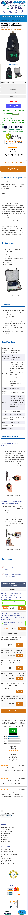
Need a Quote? (13, 106)
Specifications (13, 93)
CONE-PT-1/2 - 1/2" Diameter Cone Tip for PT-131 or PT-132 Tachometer (13, 674)
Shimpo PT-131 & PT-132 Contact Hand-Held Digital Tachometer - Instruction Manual (13, 574)
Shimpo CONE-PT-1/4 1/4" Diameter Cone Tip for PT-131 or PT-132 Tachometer (13, 663)
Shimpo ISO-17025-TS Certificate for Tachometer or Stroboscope (12, 651)
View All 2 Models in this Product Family (13, 163)
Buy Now (13, 169)
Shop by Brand (5, 841)
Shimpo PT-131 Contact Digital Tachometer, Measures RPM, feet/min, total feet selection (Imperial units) (11, 596)
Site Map (4, 839)
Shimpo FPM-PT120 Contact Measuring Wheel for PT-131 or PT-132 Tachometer (12, 699)
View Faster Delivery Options (13, 131)
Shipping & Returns (7, 829)
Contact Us (4, 837)
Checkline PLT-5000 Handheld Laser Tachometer (11, 445)
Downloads (13, 96)
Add (22, 608)
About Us (4, 835)
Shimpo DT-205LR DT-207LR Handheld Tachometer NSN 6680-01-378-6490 (11, 502)
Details (5, 608)
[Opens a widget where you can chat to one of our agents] (22, 912)
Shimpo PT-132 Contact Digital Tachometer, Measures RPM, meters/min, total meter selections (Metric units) (13, 616)
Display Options (10, 813)
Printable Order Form (7, 827)
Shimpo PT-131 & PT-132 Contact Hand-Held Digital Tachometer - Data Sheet (14, 567)
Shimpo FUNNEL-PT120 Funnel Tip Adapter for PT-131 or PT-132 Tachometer (13, 686)
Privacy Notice (5, 833)
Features (13, 89)
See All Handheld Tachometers (10, 20)
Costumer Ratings (6, 831)
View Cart (14, 711)
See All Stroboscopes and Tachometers (12, 16)
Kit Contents (13, 86)
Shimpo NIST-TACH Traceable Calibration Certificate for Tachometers (11, 640)
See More (11, 29)
